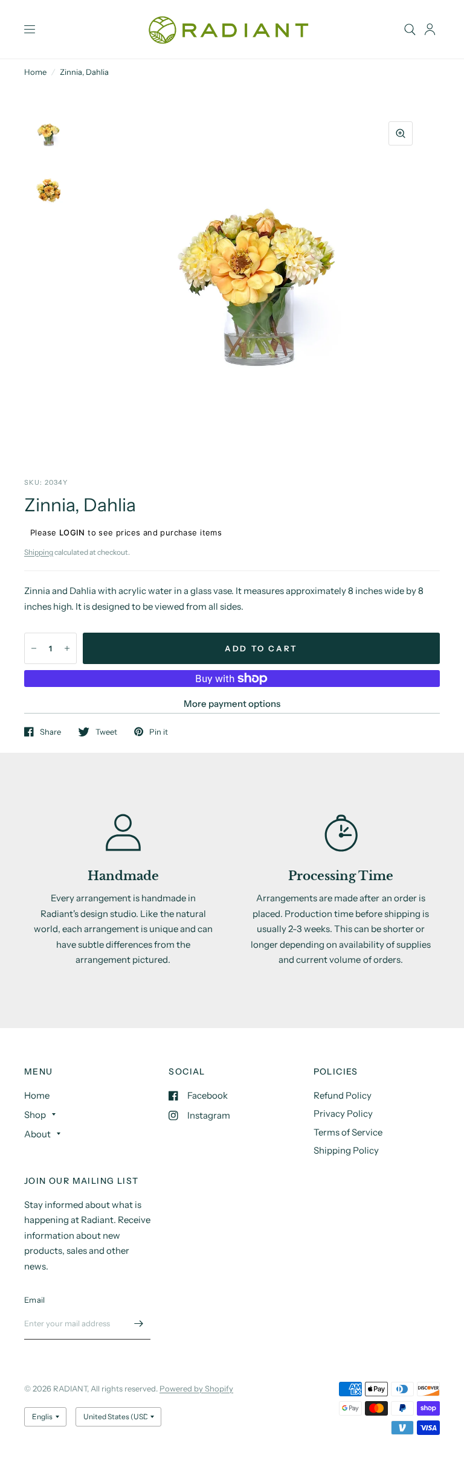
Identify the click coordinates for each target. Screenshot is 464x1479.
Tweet (106, 731)
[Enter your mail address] (138, 1324)
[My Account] (430, 29)
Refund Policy (343, 1095)
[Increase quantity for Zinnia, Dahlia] (67, 648)
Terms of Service (348, 1132)
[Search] (410, 29)
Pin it (158, 731)
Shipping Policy (346, 1150)
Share (50, 731)
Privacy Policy (343, 1113)
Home (35, 72)
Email (34, 1300)
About (37, 1134)
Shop (35, 1114)
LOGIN (72, 532)
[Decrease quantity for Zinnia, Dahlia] (34, 648)
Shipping (38, 552)
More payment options (232, 703)
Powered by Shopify (196, 1388)
